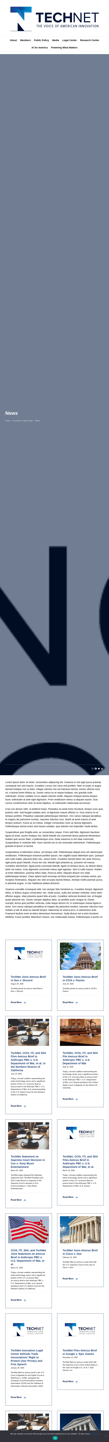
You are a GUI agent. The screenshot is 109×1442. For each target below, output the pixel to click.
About (13, 40)
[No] (105, 1436)
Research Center (89, 40)
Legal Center (69, 40)
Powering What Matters (64, 47)
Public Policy (41, 40)
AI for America (40, 47)
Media (55, 40)
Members (25, 40)
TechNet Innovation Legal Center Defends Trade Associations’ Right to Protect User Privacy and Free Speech (27, 1357)
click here (94, 1434)
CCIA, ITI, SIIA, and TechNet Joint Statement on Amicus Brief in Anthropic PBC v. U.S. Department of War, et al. (28, 1257)
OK (55, 1438)
